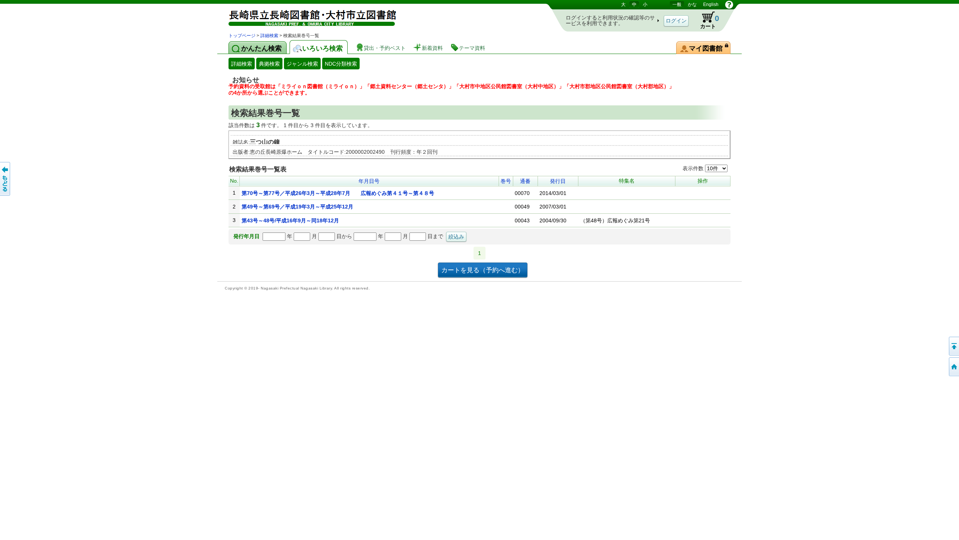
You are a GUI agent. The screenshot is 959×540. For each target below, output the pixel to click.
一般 (676, 4)
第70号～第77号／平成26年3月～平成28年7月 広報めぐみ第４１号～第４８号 (338, 193)
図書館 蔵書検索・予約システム (307, 16)
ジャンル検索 (302, 64)
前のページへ (5, 179)
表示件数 (694, 168)
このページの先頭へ (953, 346)
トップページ (242, 35)
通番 (525, 181)
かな (692, 4)
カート (706, 20)
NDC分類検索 (341, 64)
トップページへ (953, 366)
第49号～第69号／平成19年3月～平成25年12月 (297, 207)
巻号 (505, 181)
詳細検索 (269, 35)
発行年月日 (246, 236)
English (711, 4)
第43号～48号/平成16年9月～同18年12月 (290, 221)
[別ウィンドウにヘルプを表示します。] (729, 4)
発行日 (558, 181)
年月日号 (369, 181)
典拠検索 (269, 64)
